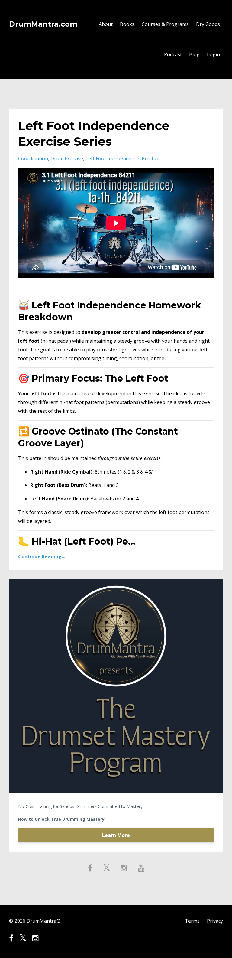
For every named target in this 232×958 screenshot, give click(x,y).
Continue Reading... (41, 556)
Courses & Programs (165, 24)
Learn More (116, 835)
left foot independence (112, 158)
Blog (194, 54)
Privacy (215, 920)
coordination (33, 158)
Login (213, 54)
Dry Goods (208, 24)
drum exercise (66, 158)
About (106, 24)
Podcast (173, 54)
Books (127, 24)
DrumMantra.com (43, 24)
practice (151, 158)
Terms (192, 920)
